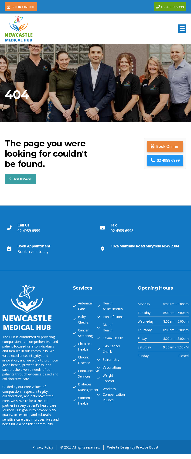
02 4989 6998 (122, 230)
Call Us (23, 225)
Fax (113, 225)
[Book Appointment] (9, 248)
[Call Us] (9, 228)
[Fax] (102, 228)
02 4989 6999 (168, 160)
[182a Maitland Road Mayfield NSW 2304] (102, 248)
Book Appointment (34, 246)
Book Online (167, 146)
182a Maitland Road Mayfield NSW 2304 (145, 246)
